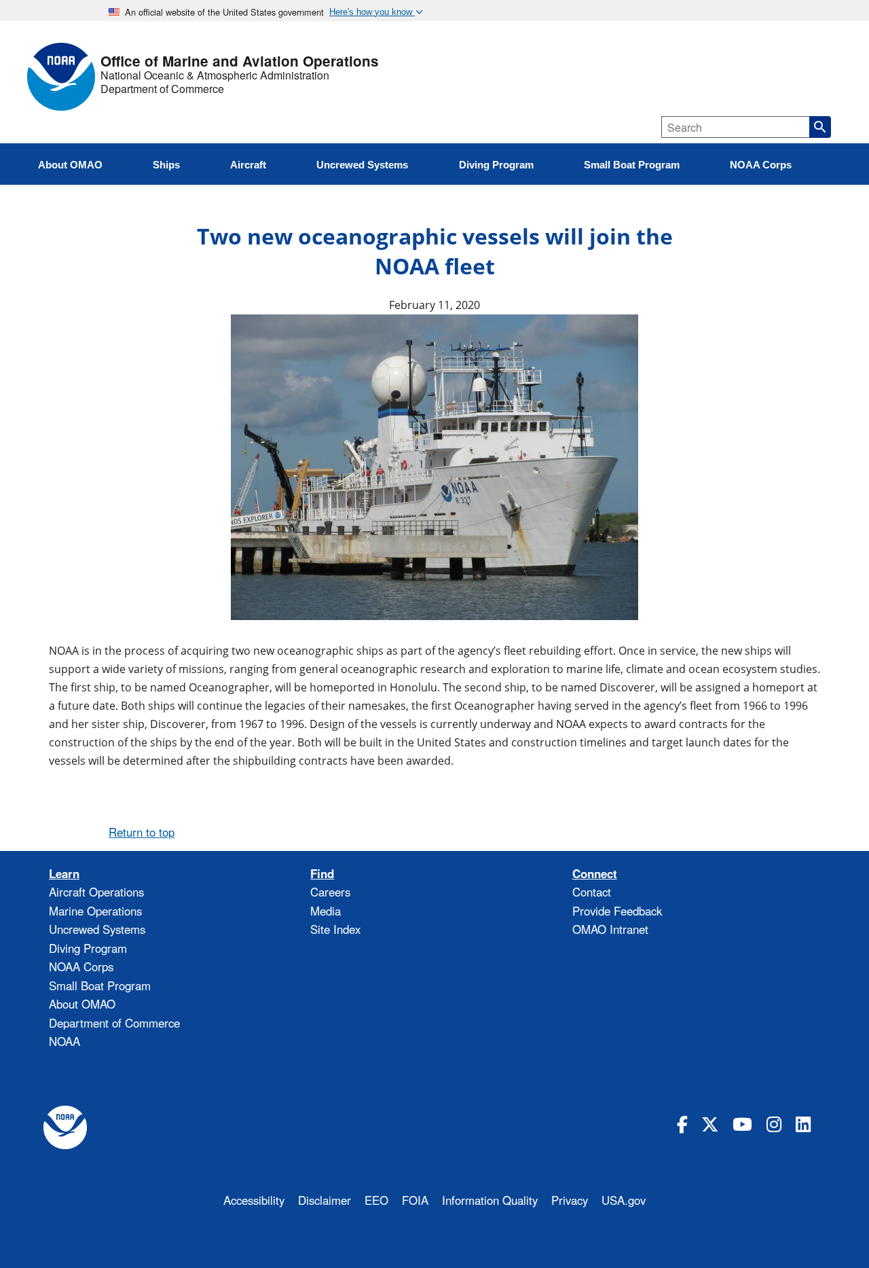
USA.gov (624, 1200)
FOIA (415, 1200)
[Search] (820, 127)
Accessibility (253, 1200)
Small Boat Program (100, 985)
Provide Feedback (617, 911)
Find (322, 873)
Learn (64, 873)
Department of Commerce (162, 89)
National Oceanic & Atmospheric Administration (214, 75)
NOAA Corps (81, 966)
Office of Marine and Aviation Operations (239, 61)
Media (325, 911)
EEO (376, 1200)
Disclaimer (324, 1200)
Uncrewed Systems (97, 929)
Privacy (569, 1200)
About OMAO (82, 1004)
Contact (591, 892)
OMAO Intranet (610, 929)
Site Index (335, 929)
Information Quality (490, 1200)
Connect (594, 873)
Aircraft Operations (96, 892)
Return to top (141, 832)
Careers (330, 892)
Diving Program (88, 948)
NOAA (64, 1041)
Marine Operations (95, 911)
